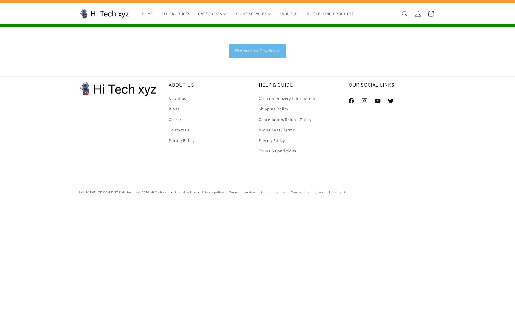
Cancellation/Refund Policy (285, 119)
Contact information (307, 192)
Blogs (174, 108)
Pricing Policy (181, 140)
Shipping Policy (273, 108)
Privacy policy (213, 192)
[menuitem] (147, 13)
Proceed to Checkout (257, 51)
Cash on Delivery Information (287, 98)
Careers (176, 119)
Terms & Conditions (277, 151)
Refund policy (185, 192)
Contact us (179, 130)
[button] (404, 13)
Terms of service (242, 192)
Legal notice (338, 192)
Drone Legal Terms (277, 130)
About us (177, 98)
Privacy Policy (272, 140)
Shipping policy (272, 192)
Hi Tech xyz (159, 192)
